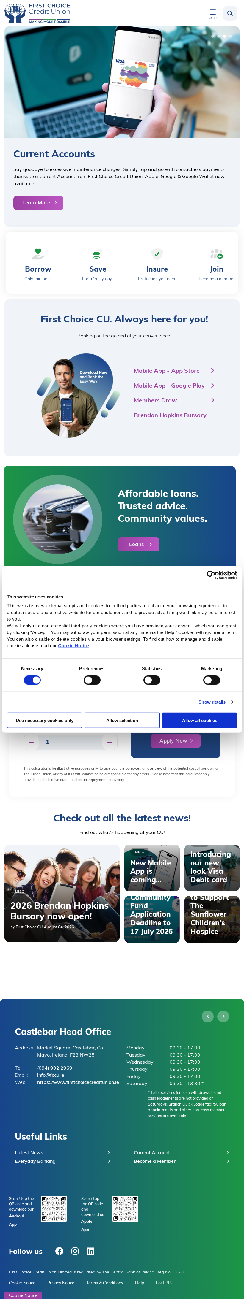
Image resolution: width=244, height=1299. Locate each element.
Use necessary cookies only (44, 720)
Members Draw (155, 400)
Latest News (29, 1152)
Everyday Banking (35, 1161)
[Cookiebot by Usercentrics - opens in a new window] (211, 574)
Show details (212, 702)
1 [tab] (214, 38)
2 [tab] (220, 38)
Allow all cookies (199, 720)
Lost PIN (164, 1283)
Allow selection (122, 720)
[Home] (37, 13)
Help (139, 1283)
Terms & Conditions (104, 1283)
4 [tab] (232, 38)
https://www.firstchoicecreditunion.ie (78, 1082)
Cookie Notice (73, 645)
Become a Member (155, 1161)
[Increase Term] (110, 742)
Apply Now (173, 740)
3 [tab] (226, 38)
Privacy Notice (60, 1283)
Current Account (152, 1152)
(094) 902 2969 (54, 1068)
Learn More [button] (36, 202)
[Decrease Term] (31, 742)
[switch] (92, 680)
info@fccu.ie (50, 1075)
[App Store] (125, 1208)
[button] (230, 13)
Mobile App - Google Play (169, 385)
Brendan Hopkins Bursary (170, 415)
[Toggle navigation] (212, 12)
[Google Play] (54, 1208)
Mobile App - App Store (167, 370)
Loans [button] (136, 544)
